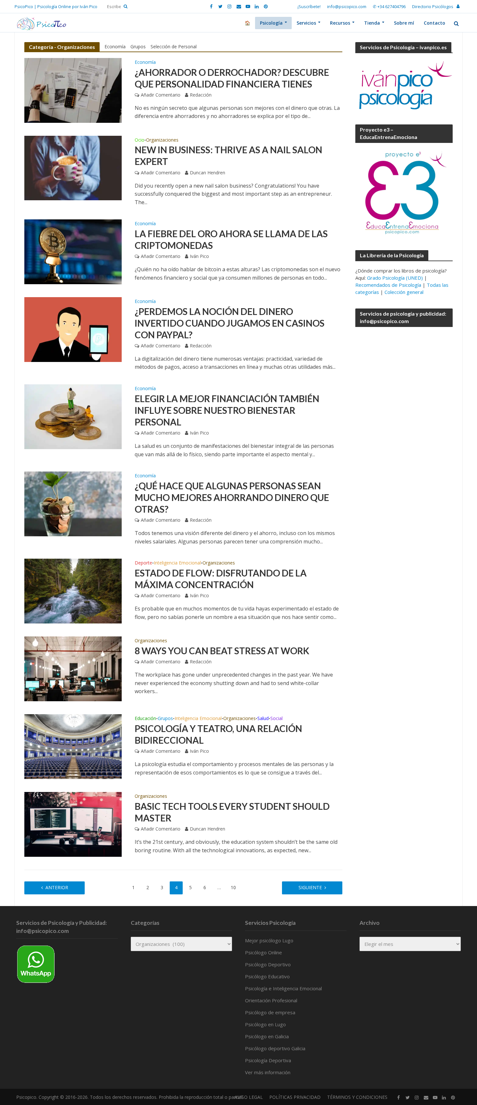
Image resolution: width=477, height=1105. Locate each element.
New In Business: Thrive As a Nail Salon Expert (228, 155)
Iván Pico (199, 256)
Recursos (340, 23)
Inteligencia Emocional (177, 563)
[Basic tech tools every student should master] (73, 824)
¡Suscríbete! (309, 6)
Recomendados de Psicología (388, 285)
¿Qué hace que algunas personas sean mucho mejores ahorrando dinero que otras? (232, 497)
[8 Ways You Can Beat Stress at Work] (73, 668)
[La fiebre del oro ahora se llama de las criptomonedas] (73, 251)
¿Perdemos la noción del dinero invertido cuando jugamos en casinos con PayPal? (229, 323)
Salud (263, 718)
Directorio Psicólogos (432, 6)
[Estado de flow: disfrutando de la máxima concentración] (73, 590)
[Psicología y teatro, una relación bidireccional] (73, 746)
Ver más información (267, 1072)
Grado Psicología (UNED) (395, 277)
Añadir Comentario (160, 95)
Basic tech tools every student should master (232, 812)
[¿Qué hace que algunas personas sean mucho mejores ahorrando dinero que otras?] (73, 503)
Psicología (271, 23)
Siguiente (310, 887)
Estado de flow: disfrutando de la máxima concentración (221, 578)
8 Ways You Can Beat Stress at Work (222, 650)
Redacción (201, 95)
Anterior (56, 887)
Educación (145, 718)
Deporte (143, 563)
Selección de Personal (174, 46)
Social (276, 718)
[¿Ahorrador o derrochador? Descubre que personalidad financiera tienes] (73, 89)
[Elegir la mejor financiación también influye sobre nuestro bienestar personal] (73, 416)
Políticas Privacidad (295, 1097)
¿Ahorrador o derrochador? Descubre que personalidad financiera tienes (232, 78)
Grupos (138, 46)
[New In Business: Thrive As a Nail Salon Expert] (73, 167)
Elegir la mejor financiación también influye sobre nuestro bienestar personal (227, 410)
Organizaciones (162, 140)
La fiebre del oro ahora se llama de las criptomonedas (231, 239)
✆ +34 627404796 (389, 6)
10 (233, 887)
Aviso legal (249, 1097)
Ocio (139, 140)
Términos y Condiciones (357, 1097)
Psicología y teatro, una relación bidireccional (218, 734)
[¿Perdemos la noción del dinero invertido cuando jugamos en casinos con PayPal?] (73, 328)
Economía (115, 46)
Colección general (404, 292)
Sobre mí (404, 23)
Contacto (434, 23)
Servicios (306, 23)
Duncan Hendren (207, 172)
